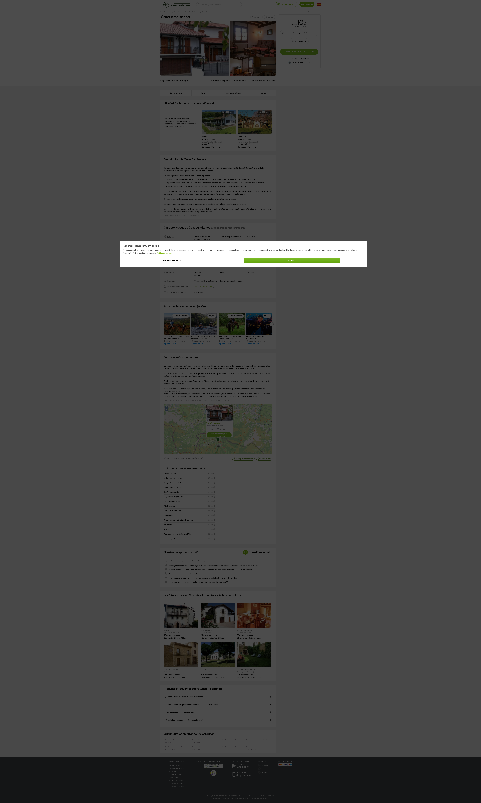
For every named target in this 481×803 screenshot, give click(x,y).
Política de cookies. (165, 253)
